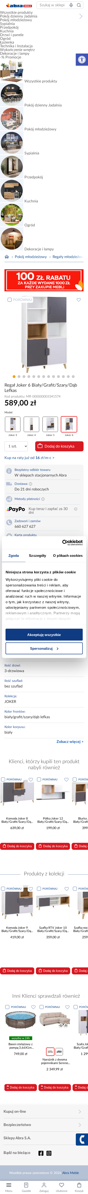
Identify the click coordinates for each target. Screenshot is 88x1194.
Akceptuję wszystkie (44, 635)
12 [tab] (68, 376)
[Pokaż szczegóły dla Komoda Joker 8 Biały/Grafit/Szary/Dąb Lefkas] (17, 793)
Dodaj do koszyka (59, 446)
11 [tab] (63, 376)
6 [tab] (38, 376)
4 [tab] (28, 376)
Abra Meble (70, 1173)
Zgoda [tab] (13, 556)
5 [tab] (33, 376)
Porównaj (22, 300)
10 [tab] (58, 376)
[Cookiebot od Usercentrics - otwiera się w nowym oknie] (63, 543)
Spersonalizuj (41, 648)
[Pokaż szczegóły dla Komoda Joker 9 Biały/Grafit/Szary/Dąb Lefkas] (17, 902)
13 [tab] (73, 376)
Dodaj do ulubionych (79, 300)
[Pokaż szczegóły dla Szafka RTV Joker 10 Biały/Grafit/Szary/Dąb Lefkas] (53, 902)
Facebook (41, 1153)
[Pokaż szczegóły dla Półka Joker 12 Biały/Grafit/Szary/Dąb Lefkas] (53, 793)
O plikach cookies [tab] (68, 556)
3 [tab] (24, 376)
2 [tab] (19, 376)
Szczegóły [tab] (37, 556)
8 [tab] (48, 376)
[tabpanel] (44, 334)
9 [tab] (53, 376)
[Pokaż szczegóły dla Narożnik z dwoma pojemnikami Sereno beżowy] (30, 1020)
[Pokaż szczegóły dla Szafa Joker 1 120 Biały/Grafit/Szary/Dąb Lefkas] (65, 1020)
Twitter (49, 1153)
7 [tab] (43, 376)
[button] (82, 60)
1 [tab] (14, 376)
